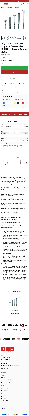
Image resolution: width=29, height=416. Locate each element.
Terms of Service (5, 388)
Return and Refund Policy (6, 382)
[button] (21, 4)
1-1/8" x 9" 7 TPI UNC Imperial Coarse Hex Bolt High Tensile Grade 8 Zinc (14, 312)
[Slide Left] (2, 1)
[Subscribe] (26, 368)
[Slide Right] (27, 1)
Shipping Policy (4, 380)
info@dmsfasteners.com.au (9, 355)
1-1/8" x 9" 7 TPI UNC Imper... (12, 7)
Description (13, 114)
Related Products (23, 114)
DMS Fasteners (7, 54)
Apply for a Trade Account (7, 379)
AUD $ (5, 408)
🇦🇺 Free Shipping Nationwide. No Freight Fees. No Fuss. (14, 1)
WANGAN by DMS (5, 400)
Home (2, 7)
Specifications (4, 114)
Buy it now (14, 72)
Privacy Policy (4, 390)
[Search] (21, 4)
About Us (3, 375)
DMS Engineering (5, 398)
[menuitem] (14, 375)
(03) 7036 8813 (6, 357)
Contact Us (3, 377)
